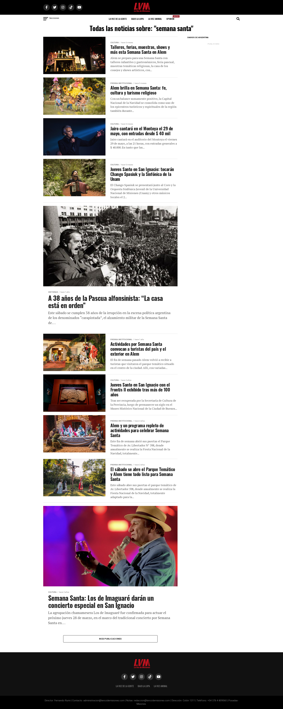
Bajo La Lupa (137, 18)
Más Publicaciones (110, 639)
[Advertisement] (213, 65)
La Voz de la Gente (118, 18)
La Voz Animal (155, 18)
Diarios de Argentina (197, 37)
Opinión (171, 17)
